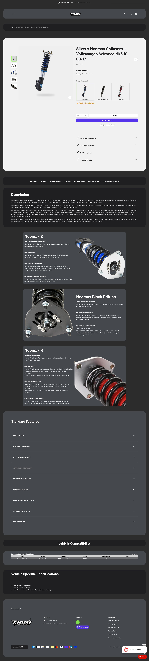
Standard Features (79, 181)
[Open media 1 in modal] (45, 73)
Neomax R (68, 181)
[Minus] (78, 115)
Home (13, 27)
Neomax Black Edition (55, 181)
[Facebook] (78, 622)
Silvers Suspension (115, 647)
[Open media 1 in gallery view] (14, 59)
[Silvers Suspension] (75, 14)
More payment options (107, 125)
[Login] (131, 14)
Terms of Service (113, 627)
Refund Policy (112, 631)
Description (33, 181)
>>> (127, 558)
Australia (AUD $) (18, 647)
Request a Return (113, 620)
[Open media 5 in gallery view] (14, 86)
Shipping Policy (113, 634)
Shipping (78, 74)
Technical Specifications (111, 181)
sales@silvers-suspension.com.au (82, 2)
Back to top (15, 608)
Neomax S (43, 181)
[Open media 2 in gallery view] (14, 65)
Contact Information (114, 638)
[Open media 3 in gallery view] (14, 72)
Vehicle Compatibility (94, 181)
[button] (124, 14)
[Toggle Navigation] (13, 14)
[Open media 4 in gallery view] (14, 79)
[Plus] (86, 115)
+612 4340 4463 (65, 2)
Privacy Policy (112, 624)
